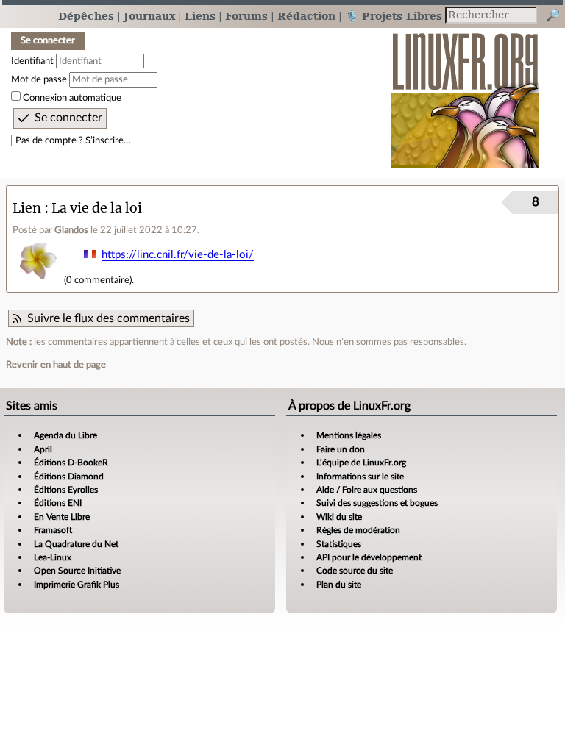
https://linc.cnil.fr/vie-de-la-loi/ (178, 254)
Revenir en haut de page (56, 364)
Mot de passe (39, 79)
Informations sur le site (360, 476)
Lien (27, 207)
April (43, 449)
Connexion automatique (72, 97)
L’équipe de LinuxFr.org (361, 462)
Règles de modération (358, 530)
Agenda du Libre (65, 435)
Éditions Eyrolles (66, 489)
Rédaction (306, 16)
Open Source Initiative (77, 570)
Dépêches (86, 16)
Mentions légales (348, 435)
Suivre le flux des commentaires (108, 318)
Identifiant (32, 61)
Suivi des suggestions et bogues (377, 503)
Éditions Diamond (69, 476)
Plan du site (338, 584)
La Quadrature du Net (76, 544)
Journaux (149, 16)
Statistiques (338, 544)
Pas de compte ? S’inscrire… (73, 140)
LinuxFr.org (465, 93)
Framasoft (53, 530)
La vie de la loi (96, 207)
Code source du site (354, 570)
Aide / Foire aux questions (366, 489)
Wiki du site (339, 517)
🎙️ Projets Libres (393, 16)
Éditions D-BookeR (71, 462)
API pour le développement (369, 557)
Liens (200, 16)
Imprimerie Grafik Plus (76, 584)
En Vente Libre (62, 517)
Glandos (71, 230)
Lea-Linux (52, 557)
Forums (246, 16)
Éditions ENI (58, 503)
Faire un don (340, 449)
